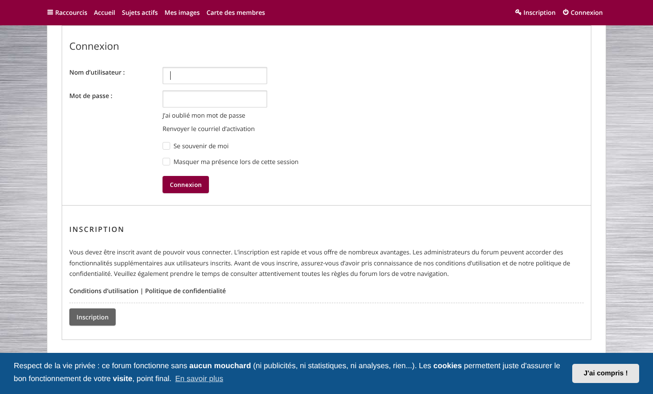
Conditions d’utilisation (104, 290)
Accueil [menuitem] (104, 12)
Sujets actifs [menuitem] (140, 12)
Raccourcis (71, 12)
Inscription (92, 317)
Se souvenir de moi (200, 146)
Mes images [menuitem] (182, 12)
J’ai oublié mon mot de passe (204, 115)
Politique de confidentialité (185, 290)
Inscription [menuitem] (539, 12)
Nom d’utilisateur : (97, 72)
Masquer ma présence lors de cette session (235, 161)
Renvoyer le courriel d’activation (209, 128)
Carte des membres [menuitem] (236, 12)
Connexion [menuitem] (587, 12)
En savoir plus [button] (199, 379)
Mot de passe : (90, 95)
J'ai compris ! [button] (606, 373)
